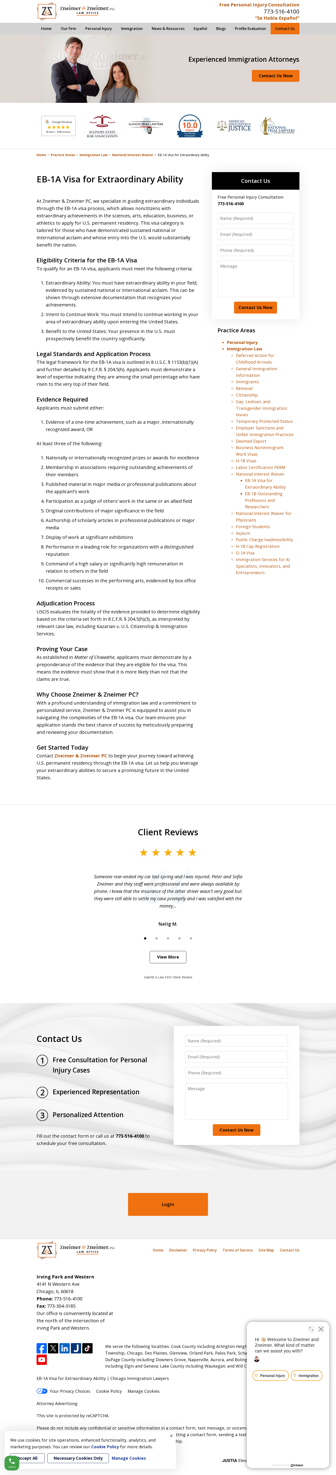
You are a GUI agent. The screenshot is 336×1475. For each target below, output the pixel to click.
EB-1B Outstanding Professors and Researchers (264, 500)
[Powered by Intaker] (297, 1465)
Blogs (221, 28)
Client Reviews (168, 832)
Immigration (132, 28)
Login (168, 1204)
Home (46, 28)
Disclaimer (178, 1250)
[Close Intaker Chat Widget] (321, 1329)
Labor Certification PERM (260, 467)
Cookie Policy (109, 1391)
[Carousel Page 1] (145, 938)
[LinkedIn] (64, 1348)
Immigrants (247, 381)
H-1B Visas (246, 460)
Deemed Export (251, 441)
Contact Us (285, 28)
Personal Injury (98, 28)
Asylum (243, 533)
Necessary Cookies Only (78, 1458)
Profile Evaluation (250, 28)
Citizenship (247, 395)
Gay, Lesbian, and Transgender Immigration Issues (261, 408)
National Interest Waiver (132, 155)
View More (168, 957)
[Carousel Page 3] (168, 938)
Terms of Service (238, 1250)
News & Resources (168, 28)
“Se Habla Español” (277, 18)
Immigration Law (94, 155)
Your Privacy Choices (70, 1391)
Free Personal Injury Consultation (259, 5)
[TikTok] (87, 1348)
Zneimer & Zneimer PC (80, 756)
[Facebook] (42, 1348)
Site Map (266, 1250)
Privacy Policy (205, 1250)
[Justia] (76, 1348)
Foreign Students (253, 526)
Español (200, 28)
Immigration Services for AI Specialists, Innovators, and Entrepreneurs (263, 566)
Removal (244, 388)
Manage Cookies (144, 1391)
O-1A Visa (245, 553)
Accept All (27, 1458)
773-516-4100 (281, 11)
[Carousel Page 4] (179, 938)
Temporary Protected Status (264, 421)
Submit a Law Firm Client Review (168, 977)
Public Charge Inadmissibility (264, 539)
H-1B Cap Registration (258, 546)
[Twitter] (53, 1348)
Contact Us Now (276, 75)
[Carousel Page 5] (191, 938)
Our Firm (68, 28)
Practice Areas (63, 155)
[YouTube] (42, 1360)
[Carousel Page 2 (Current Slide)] (156, 938)
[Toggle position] (311, 1329)
